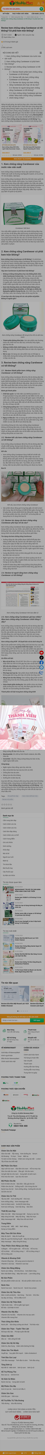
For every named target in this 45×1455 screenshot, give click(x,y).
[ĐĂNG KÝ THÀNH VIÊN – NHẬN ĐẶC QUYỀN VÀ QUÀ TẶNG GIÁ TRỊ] (22, 727)
